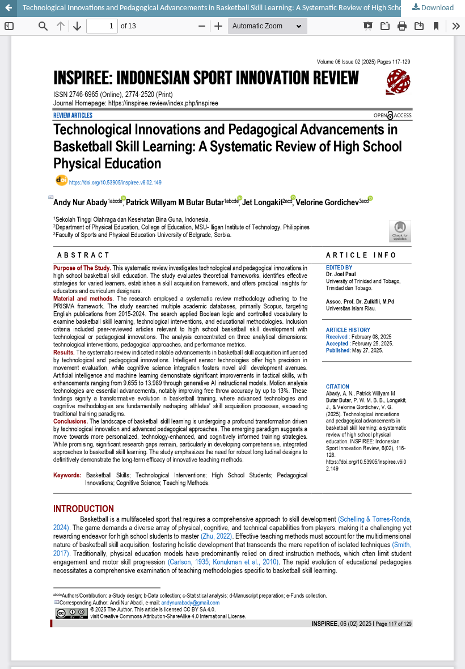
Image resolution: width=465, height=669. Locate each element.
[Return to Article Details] (8, 8)
